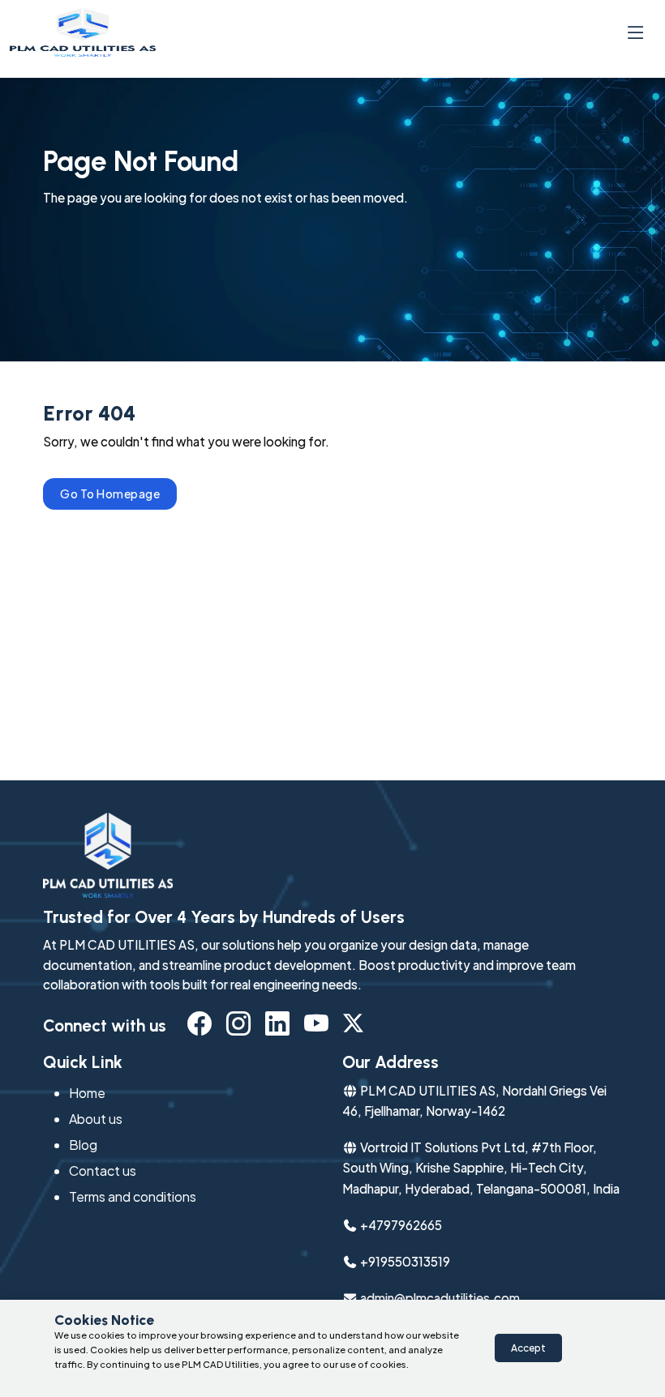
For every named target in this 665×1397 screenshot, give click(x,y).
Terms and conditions (132, 1196)
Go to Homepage (110, 493)
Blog (83, 1144)
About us (95, 1118)
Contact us (102, 1170)
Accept (528, 1348)
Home (87, 1092)
